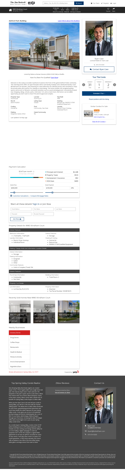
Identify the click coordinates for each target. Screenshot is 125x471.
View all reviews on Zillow (62, 392)
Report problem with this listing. (99, 99)
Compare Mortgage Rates (39, 196)
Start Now (54, 78)
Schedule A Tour (98, 93)
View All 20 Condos (98, 122)
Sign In (36, 204)
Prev (83, 84)
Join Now (16, 219)
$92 (76, 178)
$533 (76, 175)
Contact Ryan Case (100, 69)
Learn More (69, 21)
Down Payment (49, 185)
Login (114, 3)
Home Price (13, 185)
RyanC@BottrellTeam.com (96, 431)
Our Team (96, 3)
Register (106, 3)
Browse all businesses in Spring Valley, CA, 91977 (23, 372)
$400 (76, 181)
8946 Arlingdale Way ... (100, 117)
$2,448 (75, 172)
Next (114, 84)
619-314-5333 (100, 65)
